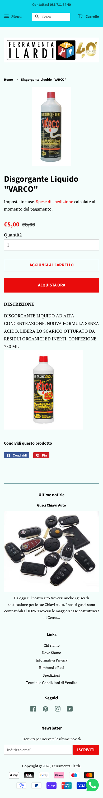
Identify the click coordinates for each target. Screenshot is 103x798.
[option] (51, 391)
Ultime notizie (51, 495)
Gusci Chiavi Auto (51, 505)
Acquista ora (51, 285)
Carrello (92, 16)
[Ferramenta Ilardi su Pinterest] (45, 709)
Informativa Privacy (52, 660)
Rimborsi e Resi (51, 667)
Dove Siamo (51, 652)
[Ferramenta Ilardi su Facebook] (33, 709)
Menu (16, 16)
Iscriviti (86, 750)
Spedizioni (51, 675)
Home (8, 79)
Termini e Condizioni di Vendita (51, 682)
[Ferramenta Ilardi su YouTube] (70, 709)
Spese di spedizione (54, 201)
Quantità (13, 235)
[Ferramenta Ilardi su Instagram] (57, 709)
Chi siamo (52, 645)
